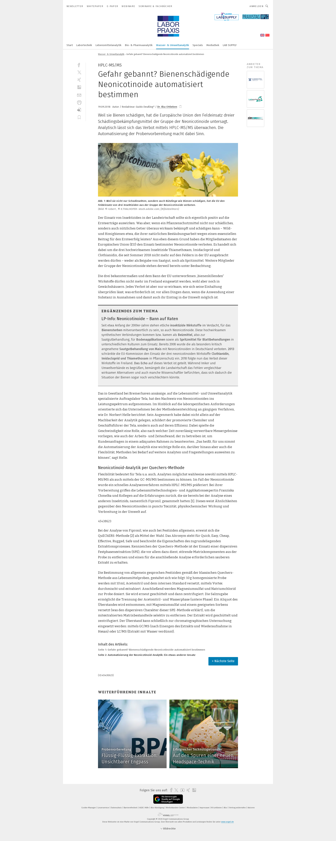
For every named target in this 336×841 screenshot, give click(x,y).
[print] (79, 102)
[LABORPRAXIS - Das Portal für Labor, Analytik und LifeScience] (69, 45)
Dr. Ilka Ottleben (167, 106)
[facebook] (79, 64)
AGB (141, 808)
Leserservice (104, 808)
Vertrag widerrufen (237, 808)
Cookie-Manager (88, 808)
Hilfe (147, 808)
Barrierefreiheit (131, 808)
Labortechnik (84, 45)
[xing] (79, 80)
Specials (197, 45)
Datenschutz (116, 808)
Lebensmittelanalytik (108, 45)
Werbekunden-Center (176, 808)
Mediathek (212, 45)
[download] (79, 110)
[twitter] (79, 72)
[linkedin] (79, 87)
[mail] (79, 95)
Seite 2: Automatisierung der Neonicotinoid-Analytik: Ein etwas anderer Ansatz (146, 655)
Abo (226, 808)
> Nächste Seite (223, 661)
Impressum (205, 808)
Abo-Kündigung (157, 808)
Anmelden (256, 6)
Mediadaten (192, 808)
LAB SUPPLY (230, 45)
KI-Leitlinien (216, 808)
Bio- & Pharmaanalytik (139, 45)
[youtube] (181, 790)
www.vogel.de (227, 822)
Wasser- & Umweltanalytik (172, 45)
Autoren (251, 808)
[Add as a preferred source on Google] (168, 799)
